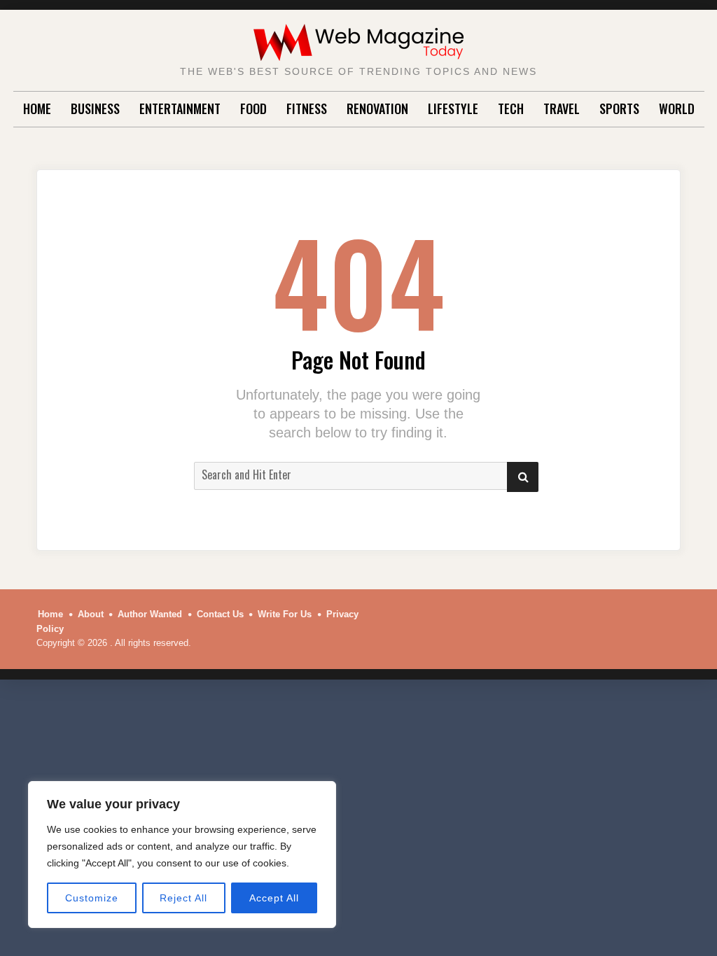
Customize (91, 898)
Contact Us (220, 614)
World (677, 108)
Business (95, 108)
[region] (182, 854)
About (91, 614)
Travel (561, 108)
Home (37, 108)
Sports (619, 108)
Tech (511, 108)
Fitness (306, 108)
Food (253, 108)
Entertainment (180, 108)
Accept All (274, 898)
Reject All (183, 898)
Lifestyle (453, 108)
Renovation (377, 108)
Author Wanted (150, 614)
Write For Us (285, 614)
